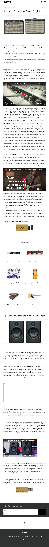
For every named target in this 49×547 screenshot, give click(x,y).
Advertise (21, 536)
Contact (27, 536)
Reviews (15, 7)
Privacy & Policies (12, 536)
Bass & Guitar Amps (7, 7)
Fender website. (25, 221)
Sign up (42, 512)
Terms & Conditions (36, 536)
